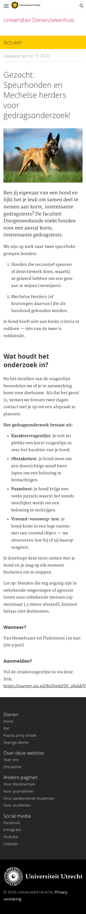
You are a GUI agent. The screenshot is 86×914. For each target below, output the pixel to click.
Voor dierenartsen (19, 784)
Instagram (12, 829)
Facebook (11, 822)
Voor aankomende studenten (28, 798)
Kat (6, 728)
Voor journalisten (18, 791)
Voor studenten (17, 805)
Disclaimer (12, 766)
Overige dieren (16, 742)
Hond (8, 721)
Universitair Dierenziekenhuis (38, 20)
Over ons (11, 759)
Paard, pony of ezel (19, 735)
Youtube (10, 836)
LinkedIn (10, 843)
